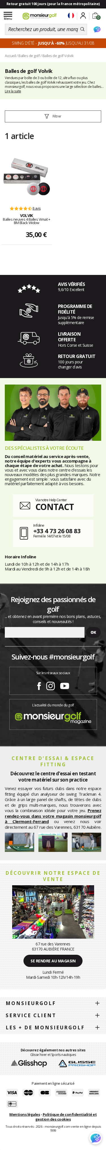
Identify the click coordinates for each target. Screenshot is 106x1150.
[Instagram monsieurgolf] (50, 685)
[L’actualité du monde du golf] (53, 716)
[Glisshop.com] (29, 1063)
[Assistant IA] (97, 29)
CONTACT (54, 507)
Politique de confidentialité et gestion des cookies (66, 1117)
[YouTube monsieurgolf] (64, 685)
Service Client (31, 1015)
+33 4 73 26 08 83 (57, 530)
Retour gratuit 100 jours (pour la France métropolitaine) (53, 3)
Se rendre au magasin (53, 961)
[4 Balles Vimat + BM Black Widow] (27, 177)
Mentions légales (24, 1114)
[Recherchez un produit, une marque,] (82, 29)
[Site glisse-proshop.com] (77, 1063)
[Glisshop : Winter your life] (40, 16)
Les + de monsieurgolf (45, 1027)
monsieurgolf (31, 1003)
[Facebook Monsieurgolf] (39, 685)
